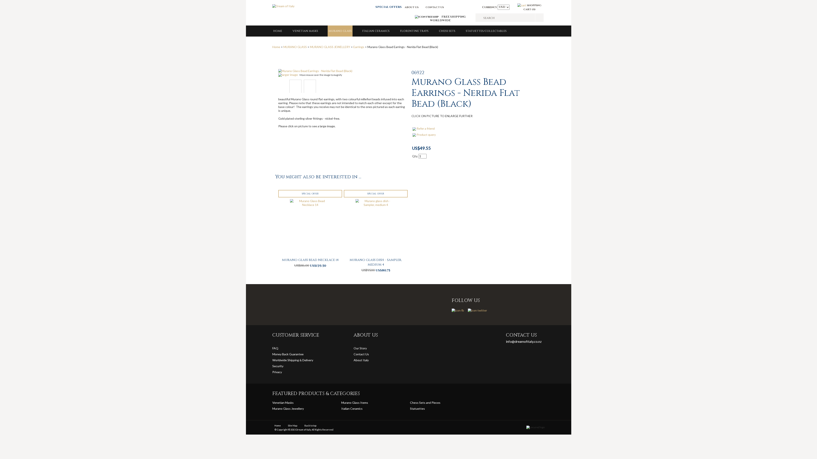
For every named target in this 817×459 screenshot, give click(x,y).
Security (277, 366)
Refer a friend (426, 128)
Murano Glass (350, 402)
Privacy (277, 372)
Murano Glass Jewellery (288, 408)
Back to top (310, 425)
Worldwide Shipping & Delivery (292, 360)
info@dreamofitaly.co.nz (524, 341)
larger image (290, 74)
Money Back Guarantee (288, 354)
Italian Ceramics (376, 31)
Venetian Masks (305, 31)
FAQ (275, 348)
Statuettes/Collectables (486, 31)
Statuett (416, 408)
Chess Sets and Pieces (425, 402)
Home (277, 31)
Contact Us (361, 354)
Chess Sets (447, 31)
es (423, 408)
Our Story (360, 348)
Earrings (358, 47)
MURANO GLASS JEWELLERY (330, 47)
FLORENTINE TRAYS (414, 31)
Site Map (292, 425)
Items (364, 402)
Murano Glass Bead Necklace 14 (310, 260)
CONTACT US (435, 7)
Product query (426, 134)
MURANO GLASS (340, 31)
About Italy (361, 360)
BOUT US (412, 7)
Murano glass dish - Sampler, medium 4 (376, 262)
